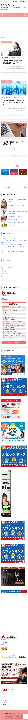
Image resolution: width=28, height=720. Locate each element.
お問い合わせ (15, 1)
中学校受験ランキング (6, 295)
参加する (23, 340)
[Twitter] (5, 170)
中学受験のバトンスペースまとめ (9, 238)
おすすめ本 (4, 265)
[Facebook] (14, 170)
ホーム (9, 1)
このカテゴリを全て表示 (14, 338)
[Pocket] (14, 173)
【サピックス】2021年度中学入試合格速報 (11, 244)
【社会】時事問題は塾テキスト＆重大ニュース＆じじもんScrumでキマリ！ (13, 102)
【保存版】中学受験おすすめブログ (16, 205)
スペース (4, 269)
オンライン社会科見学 (7, 267)
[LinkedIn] (5, 173)
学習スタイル (5, 280)
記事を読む (14, 74)
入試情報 (4, 273)
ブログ (3, 271)
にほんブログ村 (5, 300)
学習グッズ (4, 278)
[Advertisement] (14, 26)
